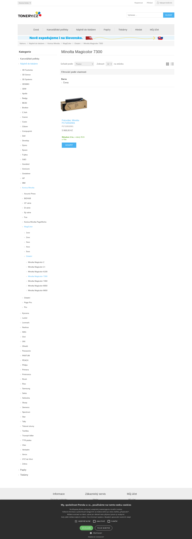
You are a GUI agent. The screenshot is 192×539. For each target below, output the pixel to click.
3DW (24, 89)
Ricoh (24, 379)
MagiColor (67, 43)
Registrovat (139, 3)
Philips (25, 365)
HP (23, 178)
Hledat (138, 29)
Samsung (26, 388)
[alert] (96, 519)
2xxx (28, 237)
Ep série (27, 212)
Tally (24, 421)
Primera (25, 370)
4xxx (28, 247)
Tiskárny (122, 29)
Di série (27, 208)
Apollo (24, 93)
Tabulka (167, 64)
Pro (25, 307)
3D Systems (27, 79)
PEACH (25, 360)
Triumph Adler (28, 436)
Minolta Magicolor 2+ (36, 267)
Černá (65, 82)
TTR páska (26, 440)
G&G (24, 159)
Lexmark (25, 323)
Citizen (25, 126)
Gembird (25, 164)
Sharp (24, 403)
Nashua (25, 327)
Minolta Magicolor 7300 (37, 276)
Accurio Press (30, 194)
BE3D (24, 103)
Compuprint (27, 131)
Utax (24, 445)
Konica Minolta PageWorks (35, 222)
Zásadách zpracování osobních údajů (117, 517)
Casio (24, 122)
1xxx (28, 233)
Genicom (26, 169)
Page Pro (28, 302)
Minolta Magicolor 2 (36, 262)
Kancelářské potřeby (57, 29)
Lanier (24, 318)
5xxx (28, 251)
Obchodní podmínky (58, 499)
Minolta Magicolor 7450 (37, 281)
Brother (25, 108)
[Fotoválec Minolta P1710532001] (73, 103)
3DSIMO (25, 84)
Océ (24, 337)
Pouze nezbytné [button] (103, 528)
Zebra (24, 464)
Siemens (25, 407)
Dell (23, 136)
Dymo (24, 145)
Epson (24, 150)
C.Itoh (24, 112)
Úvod (36, 29)
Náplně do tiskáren (86, 29)
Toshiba (25, 431)
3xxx (28, 242)
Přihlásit (150, 3)
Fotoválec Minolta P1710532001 (70, 121)
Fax (25, 217)
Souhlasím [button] (86, 528)
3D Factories (27, 70)
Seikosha (26, 398)
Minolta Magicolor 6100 (37, 272)
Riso (24, 384)
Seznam (172, 64)
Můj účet (154, 29)
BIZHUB (27, 198)
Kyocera (25, 313)
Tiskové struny (28, 426)
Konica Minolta (54, 43)
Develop (25, 141)
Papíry (107, 29)
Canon (25, 117)
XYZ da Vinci (27, 459)
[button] (96, 533)
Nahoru (23, 43)
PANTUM (26, 355)
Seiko (24, 393)
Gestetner (26, 173)
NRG (24, 332)
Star (24, 417)
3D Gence (26, 75)
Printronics (26, 374)
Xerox (24, 454)
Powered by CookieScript (96, 537)
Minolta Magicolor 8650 (37, 290)
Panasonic (26, 351)
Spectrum (26, 412)
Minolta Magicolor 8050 (37, 286)
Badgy (24, 98)
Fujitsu (25, 155)
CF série (27, 203)
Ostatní (77, 43)
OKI (23, 341)
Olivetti (25, 346)
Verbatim (26, 450)
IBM (23, 183)
